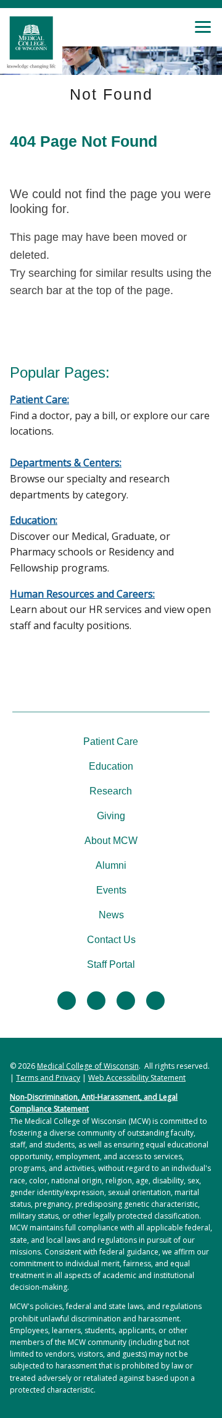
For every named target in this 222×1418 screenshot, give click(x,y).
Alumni (111, 865)
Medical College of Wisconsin (88, 1066)
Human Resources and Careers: (82, 594)
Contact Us (111, 939)
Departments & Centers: (65, 462)
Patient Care (110, 741)
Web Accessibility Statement (137, 1077)
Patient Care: (39, 399)
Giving (111, 816)
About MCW (111, 840)
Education (111, 766)
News (111, 915)
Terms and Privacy (48, 1077)
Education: (33, 520)
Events (111, 890)
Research (110, 791)
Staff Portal (111, 964)
